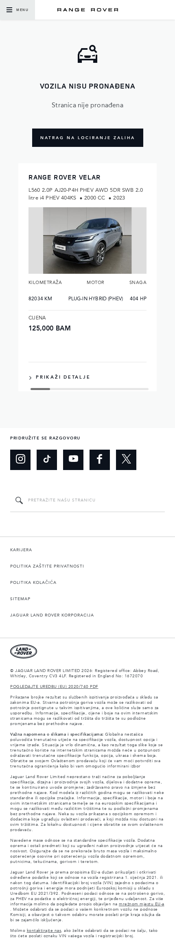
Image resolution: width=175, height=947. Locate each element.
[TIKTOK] (47, 460)
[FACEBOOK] (100, 460)
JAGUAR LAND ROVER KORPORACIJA (52, 615)
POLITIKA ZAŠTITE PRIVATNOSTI (47, 566)
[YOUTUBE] (73, 460)
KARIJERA (21, 550)
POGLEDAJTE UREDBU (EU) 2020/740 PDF (54, 687)
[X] (126, 460)
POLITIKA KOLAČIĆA (33, 582)
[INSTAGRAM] (20, 460)
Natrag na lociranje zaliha (87, 138)
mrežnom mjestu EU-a (141, 904)
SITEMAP (20, 599)
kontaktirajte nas (44, 931)
